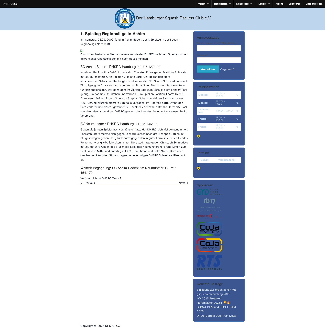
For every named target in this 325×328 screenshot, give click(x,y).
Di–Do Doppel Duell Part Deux (216, 315)
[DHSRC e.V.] (124, 18)
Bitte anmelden (314, 3)
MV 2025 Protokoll (209, 298)
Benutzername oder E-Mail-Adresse (217, 43)
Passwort (202, 55)
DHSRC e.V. (10, 4)
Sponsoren (294, 3)
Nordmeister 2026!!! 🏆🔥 (213, 302)
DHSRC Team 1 (111, 178)
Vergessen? (227, 69)
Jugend (279, 3)
